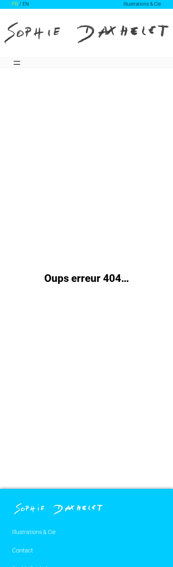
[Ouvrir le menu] (17, 63)
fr (15, 4)
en (26, 4)
